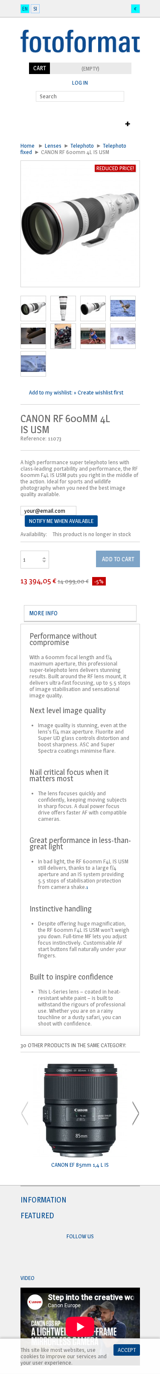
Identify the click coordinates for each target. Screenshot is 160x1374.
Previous (24, 1113)
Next (135, 1113)
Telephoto (82, 145)
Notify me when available (61, 520)
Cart (39, 67)
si (35, 9)
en (25, 9)
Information (43, 1199)
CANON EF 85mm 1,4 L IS (80, 1165)
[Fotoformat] (80, 59)
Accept (127, 1349)
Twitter (88, 1257)
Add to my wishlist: (51, 392)
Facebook (72, 1257)
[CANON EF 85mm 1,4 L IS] (80, 1111)
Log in (80, 82)
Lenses (53, 145)
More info (43, 613)
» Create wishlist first (98, 392)
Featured (37, 1215)
